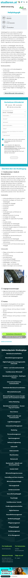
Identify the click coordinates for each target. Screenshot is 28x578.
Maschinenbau (14, 455)
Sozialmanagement (14, 531)
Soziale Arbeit (14, 469)
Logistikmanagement (14, 422)
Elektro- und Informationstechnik (14, 368)
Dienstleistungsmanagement (14, 358)
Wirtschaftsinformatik (14, 392)
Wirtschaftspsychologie (14, 481)
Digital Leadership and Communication (14, 416)
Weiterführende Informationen (14, 93)
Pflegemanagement (14, 523)
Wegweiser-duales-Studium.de (7, 559)
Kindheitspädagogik (14, 519)
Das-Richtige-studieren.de (6, 558)
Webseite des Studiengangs (14, 337)
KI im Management (14, 535)
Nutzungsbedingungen (9, 146)
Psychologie (14, 498)
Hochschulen (7, 141)
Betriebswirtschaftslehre (14, 353)
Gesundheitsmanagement (14, 514)
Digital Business (14, 510)
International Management (14, 426)
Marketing (14, 430)
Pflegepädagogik (14, 527)
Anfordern (14, 157)
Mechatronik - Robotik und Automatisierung (14, 464)
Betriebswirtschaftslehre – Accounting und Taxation (14, 406)
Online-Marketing (14, 402)
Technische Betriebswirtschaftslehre (14, 388)
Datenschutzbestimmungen (10, 148)
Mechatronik (14, 459)
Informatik (14, 446)
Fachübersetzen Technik (14, 502)
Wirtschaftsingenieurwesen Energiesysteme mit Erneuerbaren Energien (14, 396)
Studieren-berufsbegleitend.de (7, 561)
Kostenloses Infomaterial (14, 334)
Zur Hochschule (14, 576)
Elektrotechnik (14, 451)
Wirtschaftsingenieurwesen (14, 473)
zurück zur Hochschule (6, 341)
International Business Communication (14, 382)
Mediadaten (17, 548)
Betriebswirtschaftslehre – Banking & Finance (14, 377)
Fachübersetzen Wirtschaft (14, 372)
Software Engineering (14, 442)
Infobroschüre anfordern (5, 576)
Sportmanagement (14, 438)
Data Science (14, 412)
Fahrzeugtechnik (14, 485)
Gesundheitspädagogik (14, 494)
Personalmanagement (14, 434)
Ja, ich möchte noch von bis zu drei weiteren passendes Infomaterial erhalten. (14, 141)
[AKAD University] (23, 8)
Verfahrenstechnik (14, 490)
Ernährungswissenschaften (14, 506)
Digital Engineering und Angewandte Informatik (14, 362)
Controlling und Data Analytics (14, 477)
